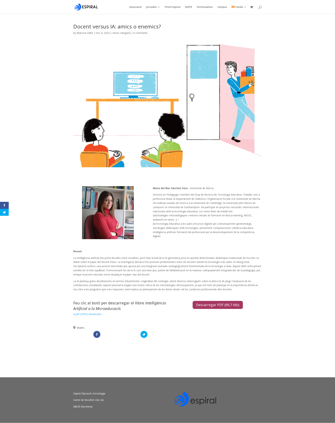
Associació (135, 7)
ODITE (188, 7)
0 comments (140, 33)
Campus (222, 7)
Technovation (205, 7)
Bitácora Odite (85, 33)
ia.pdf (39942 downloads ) (87, 314)
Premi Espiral (172, 7)
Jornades (151, 7)
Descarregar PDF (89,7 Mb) (217, 304)
